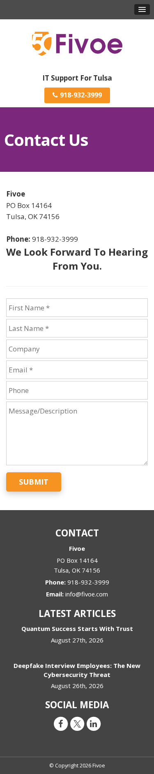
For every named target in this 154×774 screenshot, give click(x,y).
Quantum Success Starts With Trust (77, 628)
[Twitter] (77, 723)
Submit (33, 482)
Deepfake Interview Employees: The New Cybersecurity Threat (77, 669)
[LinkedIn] (93, 723)
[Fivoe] (77, 43)
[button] (142, 9)
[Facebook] (61, 723)
